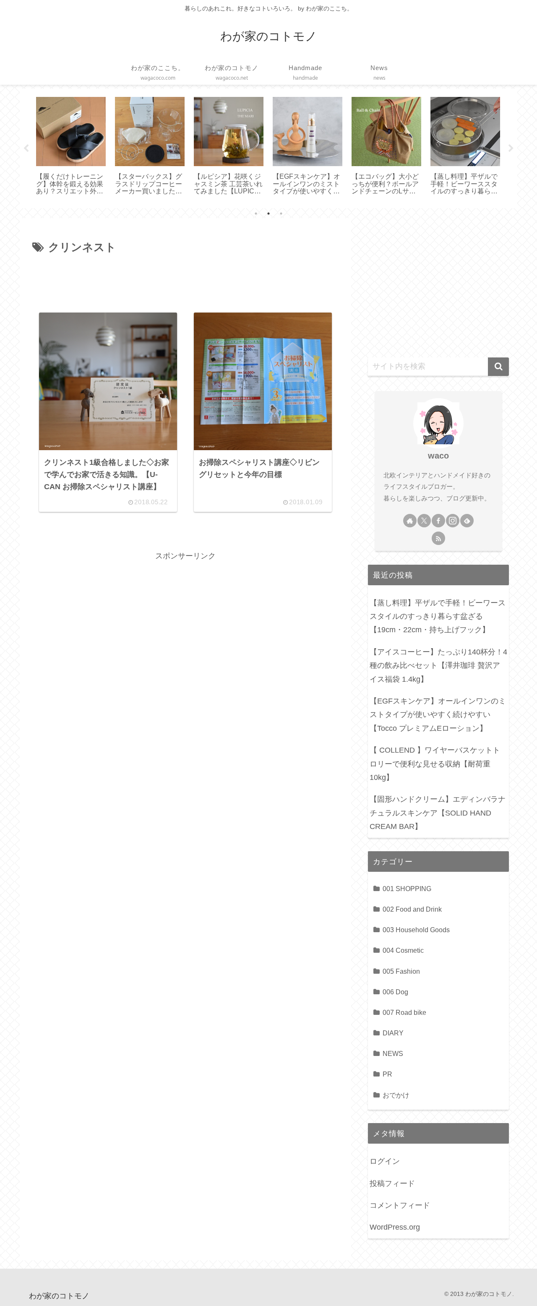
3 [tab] (281, 213)
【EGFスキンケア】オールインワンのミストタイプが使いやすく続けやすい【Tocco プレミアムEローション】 (438, 715)
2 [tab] (268, 213)
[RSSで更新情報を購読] (438, 538)
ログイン (385, 1161)
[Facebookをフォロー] (438, 520)
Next (511, 148)
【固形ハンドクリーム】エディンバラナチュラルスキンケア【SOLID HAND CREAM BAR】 (438, 813)
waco (438, 455)
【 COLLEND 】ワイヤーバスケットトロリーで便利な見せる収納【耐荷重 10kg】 (435, 764)
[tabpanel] (71, 147)
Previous (26, 148)
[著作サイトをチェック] (410, 520)
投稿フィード (392, 1183)
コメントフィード (400, 1205)
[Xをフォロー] (424, 520)
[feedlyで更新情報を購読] (467, 520)
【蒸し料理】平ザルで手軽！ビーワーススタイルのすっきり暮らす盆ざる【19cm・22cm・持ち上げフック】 (438, 616)
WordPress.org (395, 1227)
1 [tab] (256, 213)
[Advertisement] (185, 280)
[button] (498, 366)
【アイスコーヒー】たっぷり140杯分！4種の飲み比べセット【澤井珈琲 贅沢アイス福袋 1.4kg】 (438, 665)
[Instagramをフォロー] (452, 520)
